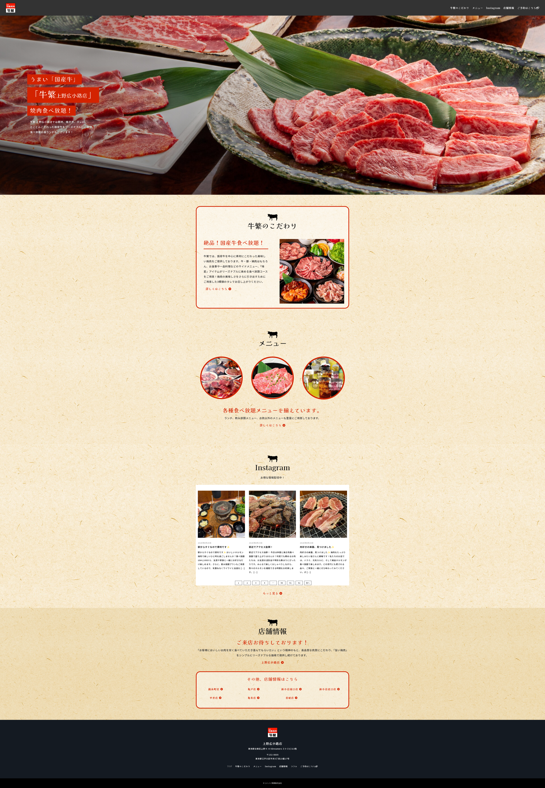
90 (282, 583)
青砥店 (290, 698)
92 (299, 583)
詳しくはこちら (217, 289)
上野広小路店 (270, 662)
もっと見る (270, 593)
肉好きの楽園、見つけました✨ (317, 547)
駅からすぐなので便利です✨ (214, 547)
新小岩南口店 (289, 689)
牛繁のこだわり (459, 8)
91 (290, 583)
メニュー (477, 8)
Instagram (493, 8)
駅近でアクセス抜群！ (261, 547)
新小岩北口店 (327, 689)
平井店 (214, 698)
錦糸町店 (214, 689)
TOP (229, 766)
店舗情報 (508, 8)
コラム (294, 766)
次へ (308, 583)
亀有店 (252, 698)
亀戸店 (252, 689)
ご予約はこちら (526, 8)
